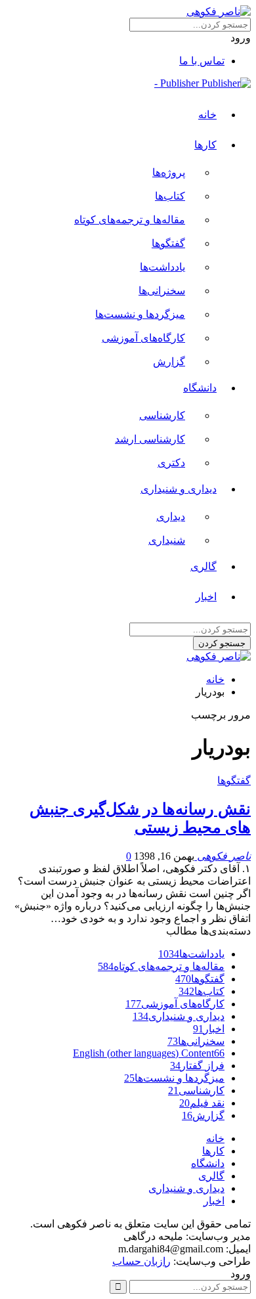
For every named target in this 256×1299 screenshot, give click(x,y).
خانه (207, 114)
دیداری (170, 516)
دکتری (171, 462)
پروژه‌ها (168, 172)
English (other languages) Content (148, 1053)
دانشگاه (200, 387)
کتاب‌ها (170, 196)
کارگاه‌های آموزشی (143, 337)
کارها (205, 144)
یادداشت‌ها (162, 267)
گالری (203, 566)
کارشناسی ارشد (150, 439)
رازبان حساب (141, 1261)
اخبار (206, 596)
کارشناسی (162, 415)
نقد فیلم (201, 1103)
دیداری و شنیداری (178, 489)
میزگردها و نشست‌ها (140, 314)
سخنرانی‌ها (162, 290)
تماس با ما (201, 60)
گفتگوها (168, 243)
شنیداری (166, 540)
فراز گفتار (197, 1065)
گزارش (169, 361)
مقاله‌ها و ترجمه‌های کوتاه (129, 219)
